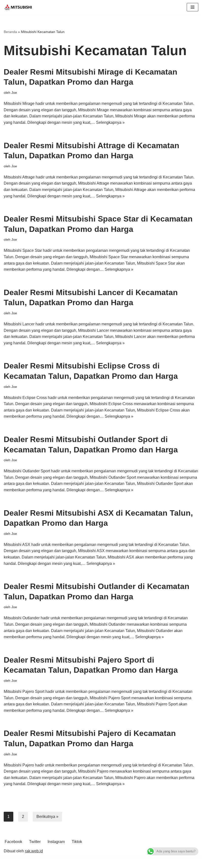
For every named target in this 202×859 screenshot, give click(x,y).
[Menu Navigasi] (192, 7)
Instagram (56, 842)
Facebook (13, 842)
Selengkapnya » (110, 122)
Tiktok (77, 842)
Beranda (10, 32)
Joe (14, 93)
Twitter (35, 842)
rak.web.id (34, 851)
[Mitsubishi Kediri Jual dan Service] (20, 7)
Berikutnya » (47, 816)
